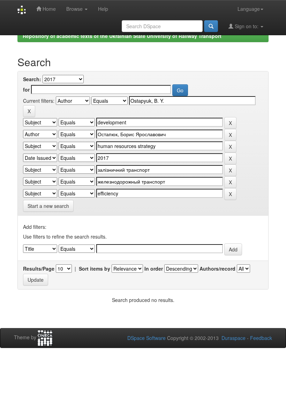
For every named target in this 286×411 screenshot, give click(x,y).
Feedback (261, 337)
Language (249, 8)
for (26, 89)
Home (48, 8)
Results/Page (38, 268)
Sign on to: (246, 26)
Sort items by (94, 268)
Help (103, 8)
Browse (75, 8)
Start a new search (48, 205)
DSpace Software (146, 337)
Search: (32, 79)
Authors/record (217, 268)
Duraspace (233, 337)
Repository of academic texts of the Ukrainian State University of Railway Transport (122, 35)
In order (153, 268)
